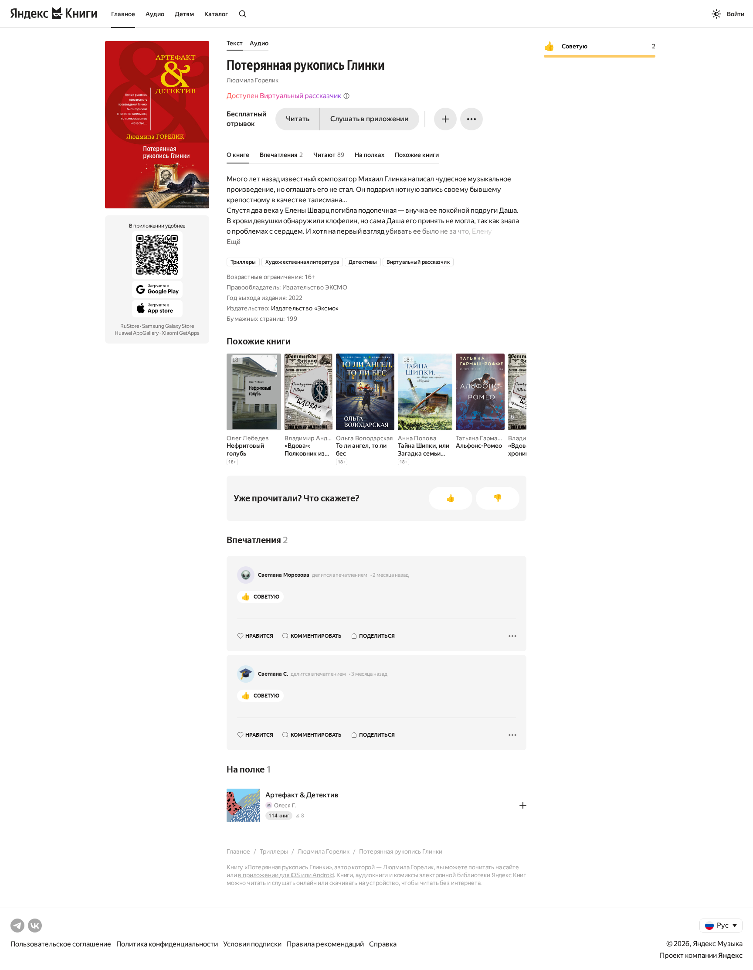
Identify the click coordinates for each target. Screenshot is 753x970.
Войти (735, 13)
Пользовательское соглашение (60, 944)
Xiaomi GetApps (181, 333)
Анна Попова (417, 438)
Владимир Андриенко (317, 438)
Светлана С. (273, 674)
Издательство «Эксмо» (305, 308)
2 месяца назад (391, 575)
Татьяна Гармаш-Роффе (490, 438)
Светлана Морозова (283, 575)
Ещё (234, 242)
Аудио (155, 13)
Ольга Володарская (364, 438)
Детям (184, 13)
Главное (123, 13)
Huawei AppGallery (137, 333)
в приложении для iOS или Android (286, 874)
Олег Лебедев (248, 438)
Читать (297, 119)
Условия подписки (252, 944)
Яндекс (730, 955)
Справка (383, 944)
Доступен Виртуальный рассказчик (284, 96)
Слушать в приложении (369, 119)
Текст (235, 43)
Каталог (216, 13)
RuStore (129, 326)
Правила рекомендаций (325, 944)
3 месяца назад (369, 674)
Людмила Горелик (252, 80)
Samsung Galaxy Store (168, 326)
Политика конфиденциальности (167, 944)
